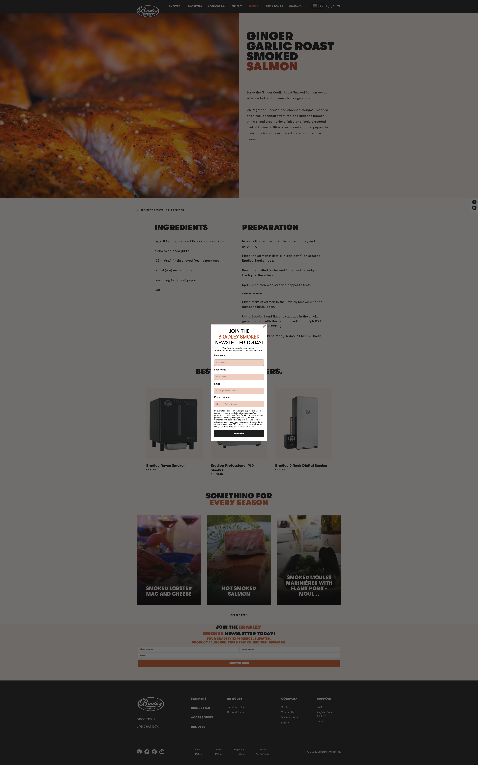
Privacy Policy (240, 426)
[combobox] (218, 404)
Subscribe (239, 433)
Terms (251, 426)
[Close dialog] (265, 326)
